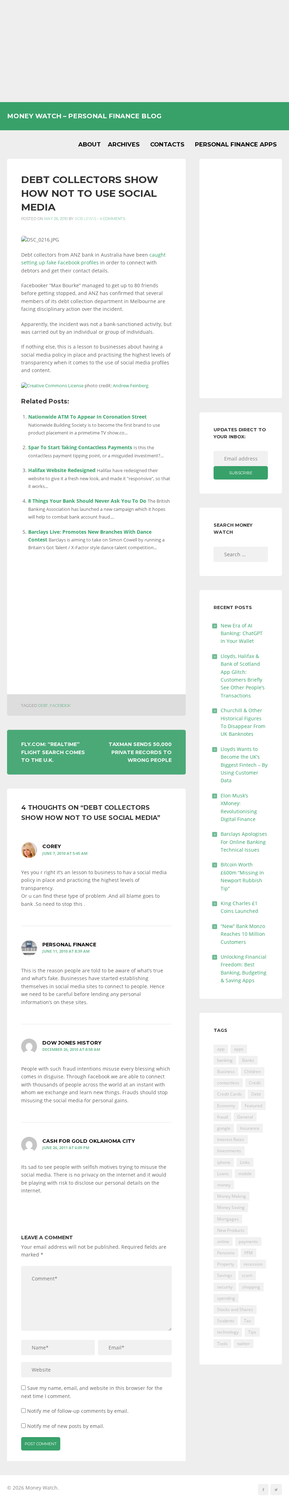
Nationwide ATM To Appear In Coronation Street (87, 416)
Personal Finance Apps (236, 144)
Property (225, 1264)
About (89, 144)
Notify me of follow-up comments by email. (78, 1411)
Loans (223, 1174)
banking (225, 1060)
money (223, 1185)
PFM (248, 1253)
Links (245, 1162)
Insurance (249, 1128)
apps (239, 1049)
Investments (229, 1151)
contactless (228, 1083)
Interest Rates (230, 1139)
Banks (248, 1060)
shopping (251, 1287)
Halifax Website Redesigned (62, 470)
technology (228, 1332)
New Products (230, 1230)
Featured (253, 1106)
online (223, 1242)
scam (247, 1275)
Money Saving (231, 1207)
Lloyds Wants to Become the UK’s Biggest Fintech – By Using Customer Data (244, 765)
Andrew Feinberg (130, 386)
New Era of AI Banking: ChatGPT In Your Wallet (242, 633)
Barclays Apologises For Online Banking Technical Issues (244, 842)
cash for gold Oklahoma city (88, 1141)
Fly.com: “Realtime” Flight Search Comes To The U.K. (53, 752)
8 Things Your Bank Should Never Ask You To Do (87, 500)
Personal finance (69, 944)
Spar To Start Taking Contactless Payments (80, 447)
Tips (252, 1332)
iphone (223, 1162)
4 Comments (112, 219)
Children (252, 1071)
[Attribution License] (52, 386)
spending (226, 1298)
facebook (60, 705)
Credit (255, 1083)
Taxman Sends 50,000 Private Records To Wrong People (140, 752)
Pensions (226, 1253)
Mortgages (228, 1219)
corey (51, 846)
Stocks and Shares (235, 1309)
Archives (124, 144)
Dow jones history (72, 1043)
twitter (243, 1344)
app (221, 1049)
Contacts (167, 144)
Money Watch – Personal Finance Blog (84, 116)
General (245, 1117)
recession (253, 1264)
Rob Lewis (85, 219)
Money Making (231, 1196)
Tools (222, 1344)
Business (226, 1071)
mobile (245, 1174)
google (223, 1128)
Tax (247, 1321)
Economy (226, 1106)
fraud (222, 1117)
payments (248, 1242)
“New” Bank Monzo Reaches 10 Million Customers (243, 934)
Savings (224, 1275)
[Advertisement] (144, 51)
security (225, 1287)
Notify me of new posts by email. (65, 1426)
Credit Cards (229, 1094)
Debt (43, 705)
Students (225, 1321)
